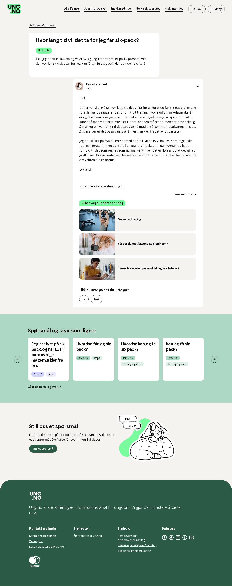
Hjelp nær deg (174, 8)
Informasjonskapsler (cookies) (137, 545)
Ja (84, 299)
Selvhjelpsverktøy (148, 8)
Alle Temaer (72, 8)
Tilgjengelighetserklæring (134, 551)
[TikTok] (171, 537)
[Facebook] (184, 537)
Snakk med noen (121, 8)
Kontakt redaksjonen (42, 536)
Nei (96, 299)
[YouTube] (191, 537)
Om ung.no (36, 541)
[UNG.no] (116, 495)
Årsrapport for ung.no (87, 536)
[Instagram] (178, 537)
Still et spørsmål (43, 448)
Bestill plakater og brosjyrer (47, 547)
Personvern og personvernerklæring (131, 538)
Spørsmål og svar (95, 8)
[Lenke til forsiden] (14, 9)
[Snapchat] (164, 537)
